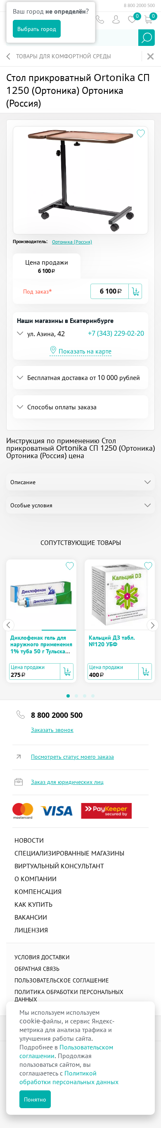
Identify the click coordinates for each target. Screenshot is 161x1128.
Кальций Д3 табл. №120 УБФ (112, 640)
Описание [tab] (23, 482)
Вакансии (30, 917)
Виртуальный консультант (59, 865)
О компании (35, 878)
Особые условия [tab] (31, 505)
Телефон (100, 19)
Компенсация (38, 891)
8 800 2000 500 (139, 5)
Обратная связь (36, 969)
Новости (29, 840)
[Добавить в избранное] (141, 133)
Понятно (35, 1099)
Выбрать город (36, 29)
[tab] (80, 291)
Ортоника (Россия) (72, 242)
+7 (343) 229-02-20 (116, 333)
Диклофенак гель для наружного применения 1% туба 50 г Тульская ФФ (41, 647)
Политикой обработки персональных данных (68, 1077)
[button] (54, 291)
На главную (151, 56)
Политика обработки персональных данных (68, 995)
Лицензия (31, 929)
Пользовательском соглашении (66, 1051)
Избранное (132, 19)
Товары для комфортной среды (63, 56)
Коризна (148, 19)
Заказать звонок (52, 730)
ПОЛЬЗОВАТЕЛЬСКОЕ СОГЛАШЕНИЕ (61, 980)
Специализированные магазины (69, 853)
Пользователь (116, 19)
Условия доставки (42, 957)
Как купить (33, 904)
